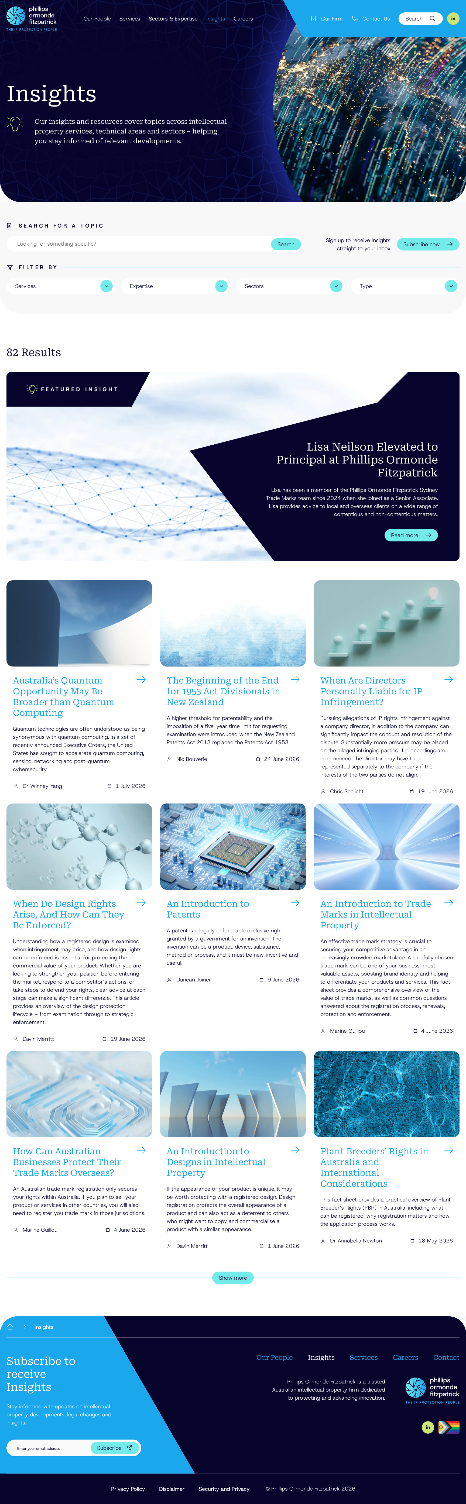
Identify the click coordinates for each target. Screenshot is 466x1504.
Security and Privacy (224, 1488)
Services (129, 18)
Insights (215, 18)
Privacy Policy (128, 1488)
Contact (446, 1357)
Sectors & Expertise (173, 18)
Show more (233, 1277)
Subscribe (109, 1447)
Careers (243, 18)
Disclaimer (172, 1488)
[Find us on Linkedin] (453, 18)
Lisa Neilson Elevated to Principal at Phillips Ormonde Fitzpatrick (357, 460)
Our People (97, 18)
